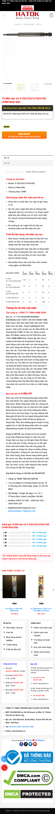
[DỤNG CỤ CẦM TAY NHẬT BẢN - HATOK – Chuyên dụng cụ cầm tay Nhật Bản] (27, 15)
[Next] (49, 55)
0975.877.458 (15, 727)
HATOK (6, 163)
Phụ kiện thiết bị (28, 24)
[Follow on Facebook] (21, 744)
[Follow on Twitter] (30, 744)
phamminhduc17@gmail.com (21, 511)
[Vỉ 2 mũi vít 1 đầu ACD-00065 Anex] (14, 586)
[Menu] (4, 15)
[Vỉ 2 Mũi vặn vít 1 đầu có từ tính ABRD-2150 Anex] (41, 586)
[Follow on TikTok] (26, 744)
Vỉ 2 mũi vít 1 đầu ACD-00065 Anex (14, 610)
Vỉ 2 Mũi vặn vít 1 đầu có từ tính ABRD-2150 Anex (41, 610)
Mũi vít (39, 24)
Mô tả (6, 158)
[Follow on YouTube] (35, 744)
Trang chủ (17, 24)
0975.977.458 (17, 675)
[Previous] (6, 55)
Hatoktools (45, 811)
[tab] (27, 158)
